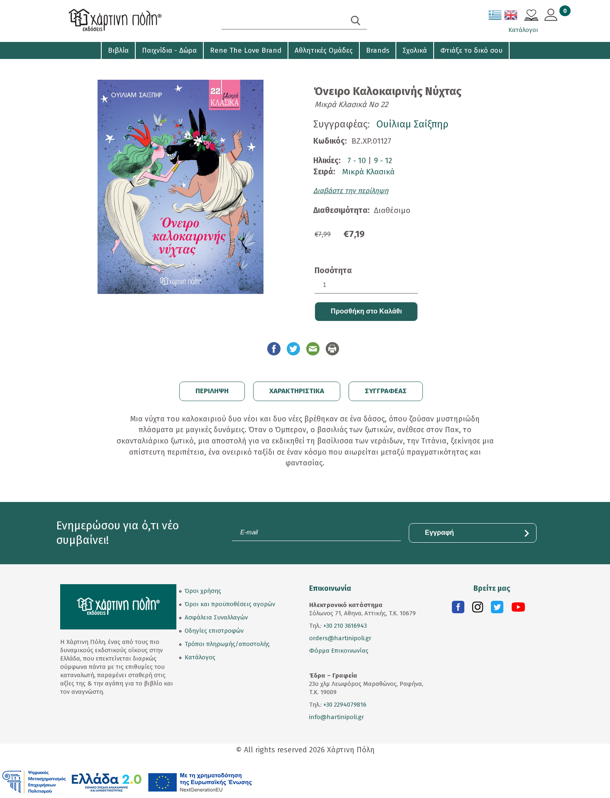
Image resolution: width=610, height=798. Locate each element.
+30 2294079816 (344, 704)
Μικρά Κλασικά (368, 171)
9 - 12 (383, 160)
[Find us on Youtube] (518, 609)
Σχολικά (415, 50)
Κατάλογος (200, 657)
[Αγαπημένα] (531, 16)
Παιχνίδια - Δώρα (169, 50)
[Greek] (495, 16)
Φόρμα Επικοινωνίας (338, 650)
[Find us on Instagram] (477, 609)
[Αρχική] (130, 21)
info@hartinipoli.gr (336, 717)
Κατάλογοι (523, 30)
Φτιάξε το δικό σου (471, 50)
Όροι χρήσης (203, 591)
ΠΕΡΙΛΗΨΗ (212, 391)
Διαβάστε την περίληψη (350, 190)
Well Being (77, 66)
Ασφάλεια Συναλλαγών (216, 617)
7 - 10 (356, 160)
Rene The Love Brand (245, 50)
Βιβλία (118, 50)
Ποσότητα (333, 270)
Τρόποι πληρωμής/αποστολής (227, 644)
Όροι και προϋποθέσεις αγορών (230, 604)
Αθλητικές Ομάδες (324, 50)
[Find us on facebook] (458, 609)
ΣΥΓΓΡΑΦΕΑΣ (386, 391)
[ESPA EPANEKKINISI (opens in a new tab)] (127, 781)
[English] (511, 16)
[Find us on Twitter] (497, 609)
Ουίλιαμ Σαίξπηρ (412, 124)
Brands (377, 50)
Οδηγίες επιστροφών (214, 630)
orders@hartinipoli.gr (340, 638)
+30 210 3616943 (345, 625)
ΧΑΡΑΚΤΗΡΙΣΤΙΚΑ (296, 391)
